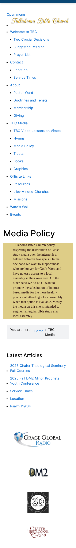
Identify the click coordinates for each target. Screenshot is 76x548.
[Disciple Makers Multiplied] (38, 472)
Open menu (16, 14)
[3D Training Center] (38, 502)
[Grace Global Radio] (38, 438)
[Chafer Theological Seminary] (38, 532)
